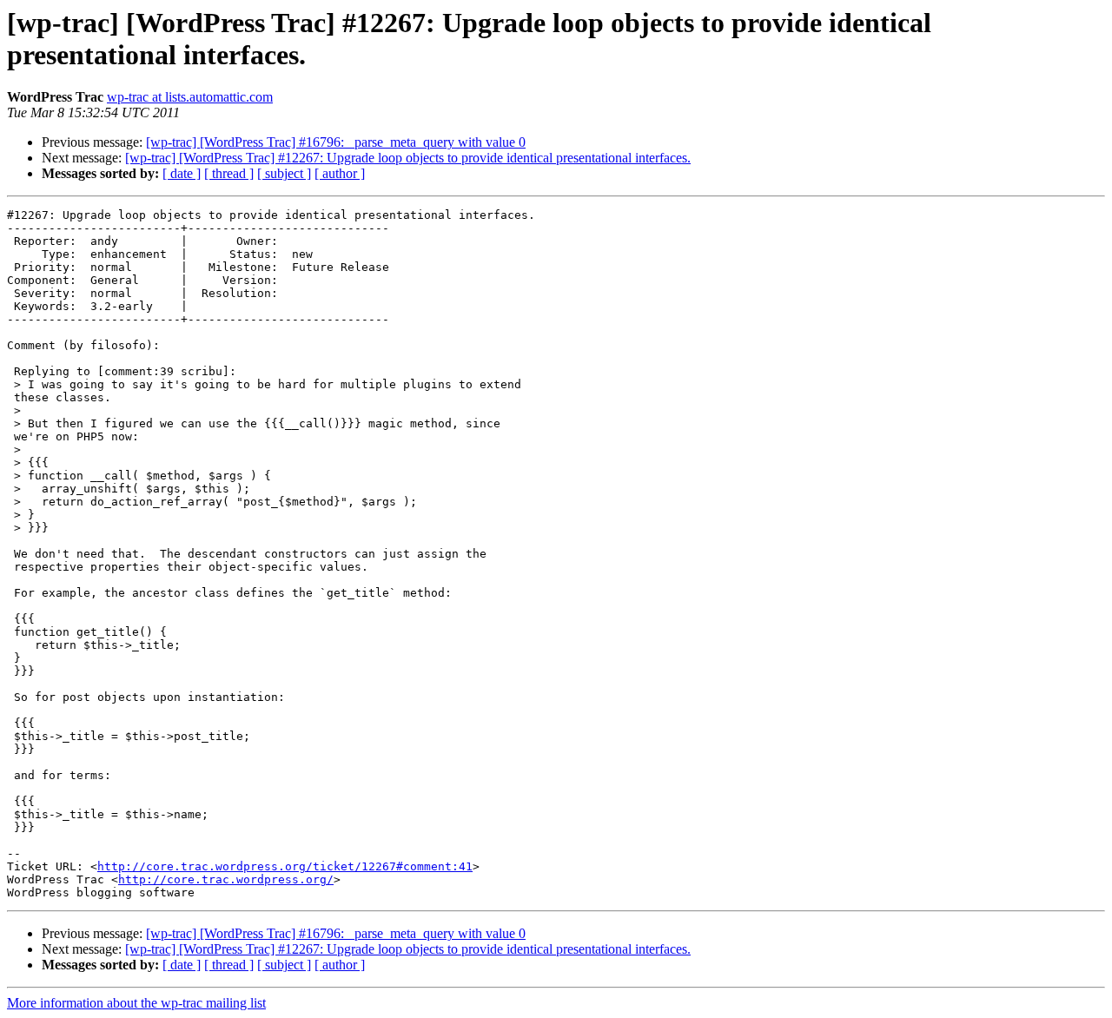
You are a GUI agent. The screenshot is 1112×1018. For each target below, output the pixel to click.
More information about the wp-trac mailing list (136, 1002)
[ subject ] (284, 173)
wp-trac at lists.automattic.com (190, 96)
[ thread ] (229, 173)
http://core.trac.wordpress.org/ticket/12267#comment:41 (285, 866)
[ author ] (339, 173)
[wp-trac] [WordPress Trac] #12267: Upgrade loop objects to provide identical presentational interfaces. (408, 157)
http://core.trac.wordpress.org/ (226, 879)
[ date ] (181, 173)
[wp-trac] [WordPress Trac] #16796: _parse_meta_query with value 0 (336, 142)
